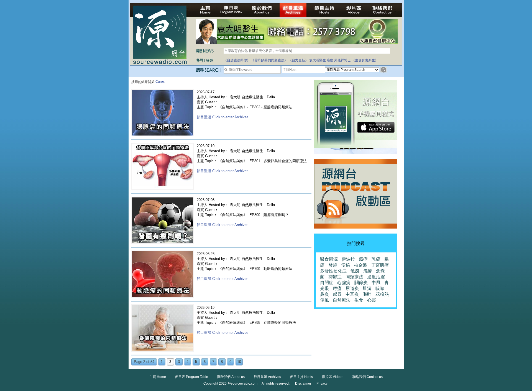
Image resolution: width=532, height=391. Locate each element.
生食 (358, 300)
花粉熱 (382, 294)
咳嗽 (379, 288)
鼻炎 (324, 294)
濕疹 (367, 271)
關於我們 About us (231, 377)
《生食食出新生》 (365, 60)
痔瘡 (337, 288)
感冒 (337, 294)
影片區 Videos (332, 377)
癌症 (330, 60)
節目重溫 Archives (267, 377)
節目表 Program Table (191, 377)
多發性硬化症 (333, 271)
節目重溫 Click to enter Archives (223, 117)
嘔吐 (367, 294)
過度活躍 (376, 276)
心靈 (371, 300)
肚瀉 (367, 288)
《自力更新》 (298, 60)
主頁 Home (157, 377)
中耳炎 (352, 294)
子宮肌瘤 (380, 265)
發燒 (332, 265)
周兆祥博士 (342, 60)
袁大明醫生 (317, 60)
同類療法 (354, 276)
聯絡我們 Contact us (367, 377)
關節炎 (361, 282)
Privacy (322, 383)
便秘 (345, 265)
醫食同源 (329, 259)
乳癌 (376, 259)
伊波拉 (348, 259)
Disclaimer (303, 383)
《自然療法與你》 (237, 60)
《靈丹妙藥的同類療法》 (269, 60)
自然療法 (342, 300)
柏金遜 (360, 265)
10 (239, 362)
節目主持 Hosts (301, 377)
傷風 (324, 300)
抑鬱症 (335, 276)
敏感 (355, 271)
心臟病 (344, 282)
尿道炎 (352, 288)
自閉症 (326, 282)
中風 (376, 282)
